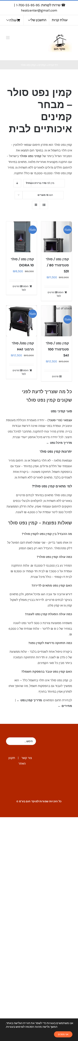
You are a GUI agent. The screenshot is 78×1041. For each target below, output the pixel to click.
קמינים (42, 65)
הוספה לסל (60, 294)
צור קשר (26, 758)
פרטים (51, 292)
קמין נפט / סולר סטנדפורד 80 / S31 (57, 265)
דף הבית (53, 65)
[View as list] (44, 205)
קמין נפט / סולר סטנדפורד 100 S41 (57, 349)
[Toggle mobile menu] (8, 37)
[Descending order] (17, 183)
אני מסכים (63, 1034)
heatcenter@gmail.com (39, 10)
